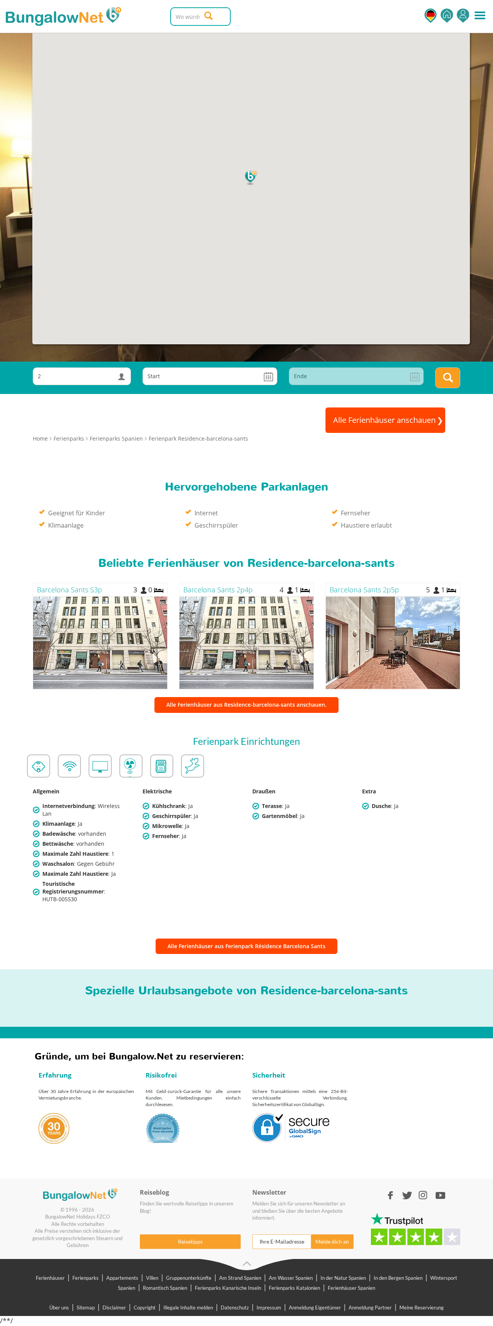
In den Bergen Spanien (398, 1278)
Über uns (59, 1307)
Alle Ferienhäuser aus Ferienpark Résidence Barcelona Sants (246, 946)
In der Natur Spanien (343, 1278)
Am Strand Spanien (240, 1278)
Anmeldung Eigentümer (315, 1307)
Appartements (122, 1278)
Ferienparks (85, 1278)
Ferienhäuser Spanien (351, 1288)
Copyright (145, 1307)
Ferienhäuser (50, 1278)
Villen (152, 1278)
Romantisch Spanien (165, 1288)
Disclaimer (114, 1307)
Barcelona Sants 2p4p (218, 589)
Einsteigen (463, 15)
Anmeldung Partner (370, 1307)
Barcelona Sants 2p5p (364, 589)
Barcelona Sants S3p (69, 589)
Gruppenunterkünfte (188, 1278)
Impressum (269, 1307)
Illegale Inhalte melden (188, 1307)
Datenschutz (235, 1307)
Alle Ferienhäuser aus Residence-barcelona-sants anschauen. (246, 704)
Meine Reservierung (421, 1307)
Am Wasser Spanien (291, 1278)
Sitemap (86, 1307)
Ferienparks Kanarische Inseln (228, 1288)
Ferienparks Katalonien (294, 1288)
